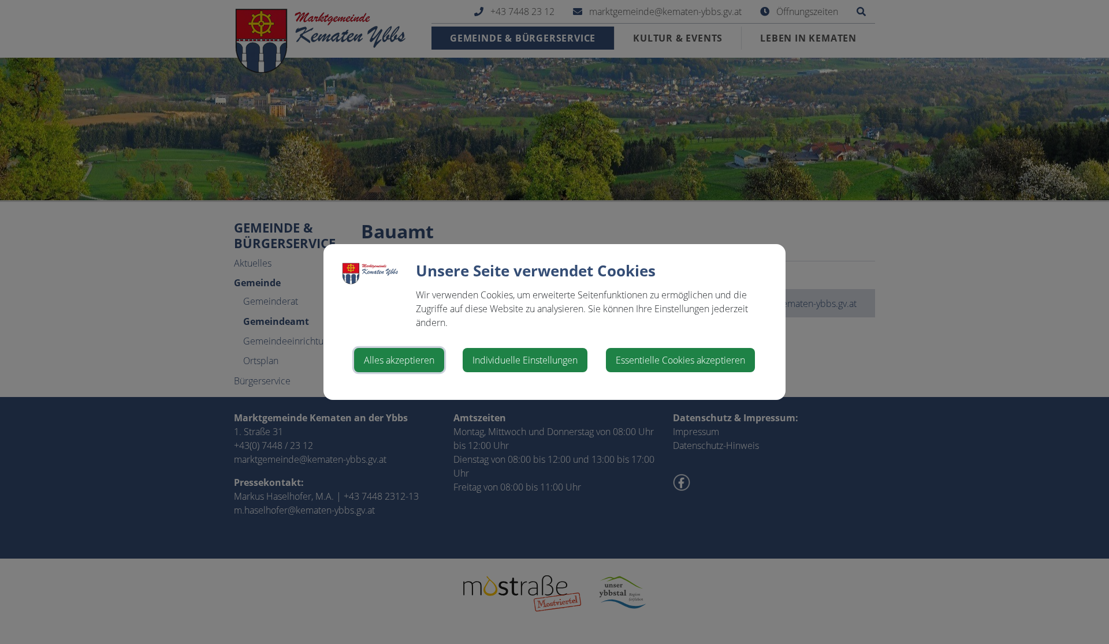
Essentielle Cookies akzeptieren (680, 360)
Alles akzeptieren (399, 360)
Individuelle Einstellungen (525, 360)
